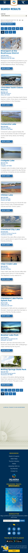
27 (21, 28)
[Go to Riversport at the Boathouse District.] (11, 43)
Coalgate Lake (7, 160)
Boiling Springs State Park (13, 369)
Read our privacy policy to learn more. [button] (18, 547)
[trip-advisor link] (18, 533)
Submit (22, 520)
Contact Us (14, 471)
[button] (4, 2)
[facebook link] (9, 529)
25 (13, 28)
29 (6, 32)
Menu (4, 1)
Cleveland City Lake (10, 229)
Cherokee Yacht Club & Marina (12, 88)
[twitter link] (14, 529)
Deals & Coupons (14, 456)
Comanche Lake (8, 124)
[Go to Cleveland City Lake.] (11, 221)
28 (2, 32)
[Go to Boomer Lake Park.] (11, 327)
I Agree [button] (14, 550)
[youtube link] (9, 533)
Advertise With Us (14, 466)
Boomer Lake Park (9, 335)
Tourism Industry (14, 461)
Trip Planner (14, 468)
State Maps (14, 458)
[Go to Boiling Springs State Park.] (11, 361)
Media (14, 463)
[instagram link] (14, 533)
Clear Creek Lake (9, 264)
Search (23, 1)
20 (19, 20)
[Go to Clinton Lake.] (11, 187)
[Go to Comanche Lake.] (11, 116)
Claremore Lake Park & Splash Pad (12, 299)
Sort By (3, 14)
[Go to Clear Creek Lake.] (11, 256)
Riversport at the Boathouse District (10, 52)
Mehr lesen (6, 68)
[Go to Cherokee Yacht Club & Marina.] (11, 79)
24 (9, 28)
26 (17, 28)
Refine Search (7, 24)
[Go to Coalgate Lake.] (11, 152)
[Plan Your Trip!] (5, 548)
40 (22, 20)
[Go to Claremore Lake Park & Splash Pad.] (11, 290)
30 (10, 32)
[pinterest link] (18, 529)
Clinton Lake (7, 195)
